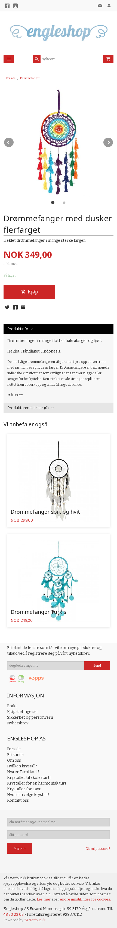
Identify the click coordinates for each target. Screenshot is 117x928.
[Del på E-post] (23, 307)
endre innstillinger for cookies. (85, 899)
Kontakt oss (18, 800)
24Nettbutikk (34, 920)
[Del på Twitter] (7, 307)
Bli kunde (15, 754)
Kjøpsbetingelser (22, 711)
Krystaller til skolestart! (29, 777)
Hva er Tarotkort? (23, 772)
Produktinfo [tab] (17, 328)
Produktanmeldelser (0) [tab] (28, 407)
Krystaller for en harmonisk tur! (36, 783)
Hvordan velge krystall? (28, 794)
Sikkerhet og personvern (30, 717)
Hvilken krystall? (22, 766)
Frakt (12, 706)
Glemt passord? (97, 849)
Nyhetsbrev (17, 723)
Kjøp (32, 292)
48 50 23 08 (14, 914)
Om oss (14, 760)
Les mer (44, 899)
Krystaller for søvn (24, 789)
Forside (11, 78)
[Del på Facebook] (15, 307)
